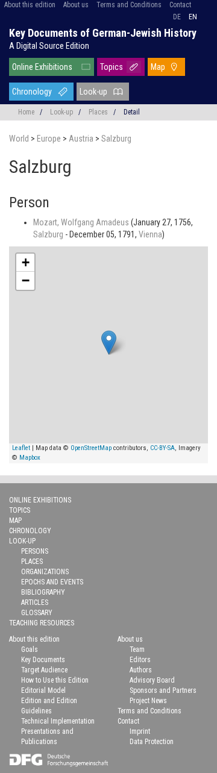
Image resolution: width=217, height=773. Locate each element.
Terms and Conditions (129, 5)
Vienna (150, 234)
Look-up (93, 91)
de (177, 17)
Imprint (140, 731)
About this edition (29, 5)
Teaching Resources (41, 623)
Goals (29, 649)
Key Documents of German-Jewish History (103, 33)
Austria (82, 138)
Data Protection (152, 741)
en (193, 17)
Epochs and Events (52, 582)
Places (98, 112)
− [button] (26, 280)
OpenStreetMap (91, 448)
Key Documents (43, 660)
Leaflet (21, 448)
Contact (180, 5)
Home (26, 112)
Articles (34, 602)
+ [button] (26, 262)
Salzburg (116, 138)
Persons (34, 551)
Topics (111, 67)
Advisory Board (152, 680)
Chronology (32, 91)
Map (158, 67)
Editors (140, 660)
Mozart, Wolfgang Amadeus (82, 222)
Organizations (45, 572)
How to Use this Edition (55, 680)
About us (76, 5)
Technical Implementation (58, 721)
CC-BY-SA (162, 448)
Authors (141, 670)
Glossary (36, 613)
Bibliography (43, 592)
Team (137, 649)
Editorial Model (43, 690)
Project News (148, 700)
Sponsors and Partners (163, 690)
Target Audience (44, 670)
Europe (50, 138)
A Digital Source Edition (49, 46)
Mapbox (29, 458)
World (20, 138)
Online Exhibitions (42, 67)
